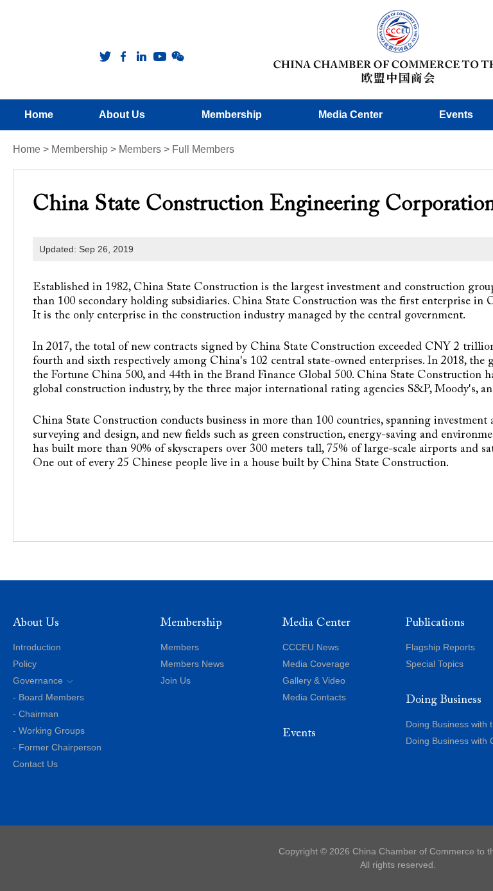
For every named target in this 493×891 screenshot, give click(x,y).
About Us (36, 623)
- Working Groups (49, 730)
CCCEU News (310, 647)
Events (299, 734)
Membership (79, 149)
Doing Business (443, 700)
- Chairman (35, 714)
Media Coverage (316, 664)
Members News (192, 664)
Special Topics (434, 664)
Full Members (203, 149)
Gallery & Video (313, 680)
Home (26, 149)
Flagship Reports (440, 647)
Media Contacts (314, 697)
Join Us (175, 680)
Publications (435, 623)
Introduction (37, 647)
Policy (25, 664)
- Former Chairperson (57, 747)
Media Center (316, 623)
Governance (38, 680)
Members (140, 149)
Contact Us (35, 764)
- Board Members (48, 697)
